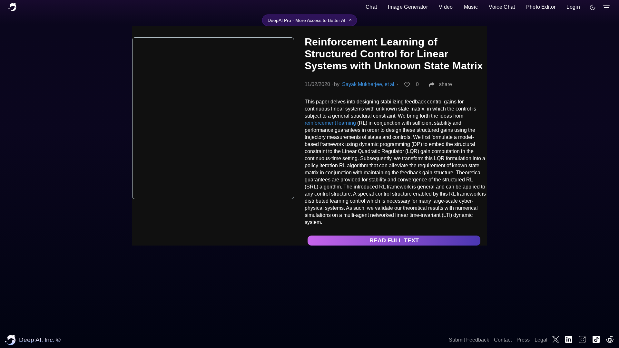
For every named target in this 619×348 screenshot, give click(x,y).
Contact (503, 340)
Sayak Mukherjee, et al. (369, 84)
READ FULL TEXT (394, 240)
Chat (371, 7)
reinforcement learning (330, 123)
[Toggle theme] (592, 7)
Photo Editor (541, 7)
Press (523, 340)
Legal (541, 340)
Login (573, 7)
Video (446, 7)
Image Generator (408, 7)
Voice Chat (502, 7)
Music (471, 7)
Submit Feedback (469, 340)
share (445, 84)
